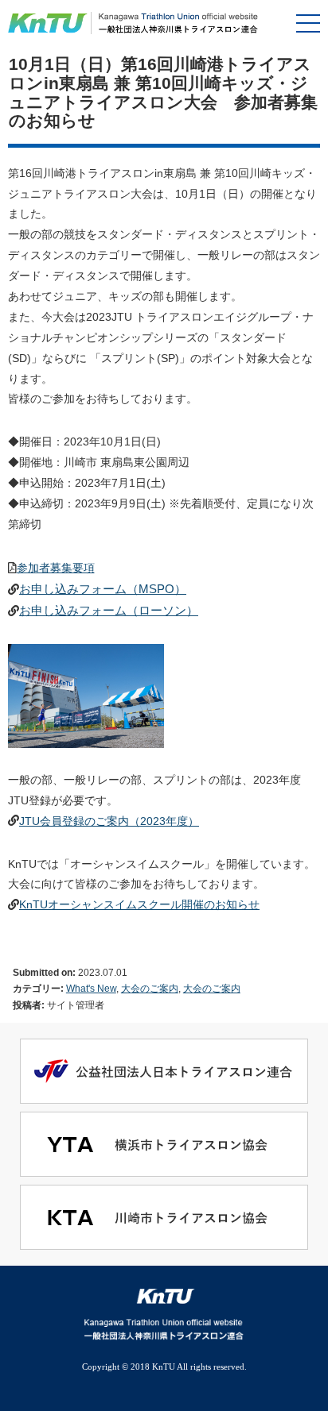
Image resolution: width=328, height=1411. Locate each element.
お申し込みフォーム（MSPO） (102, 589)
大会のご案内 (149, 988)
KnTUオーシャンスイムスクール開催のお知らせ (139, 904)
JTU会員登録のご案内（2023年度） (109, 821)
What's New (91, 988)
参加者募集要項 (56, 567)
